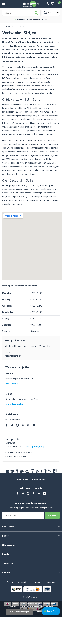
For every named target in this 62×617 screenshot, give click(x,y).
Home (14, 26)
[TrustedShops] (16, 589)
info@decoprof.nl (14, 404)
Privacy (37, 582)
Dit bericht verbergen (19, 612)
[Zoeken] (36, 12)
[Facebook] (6, 425)
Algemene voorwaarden (17, 582)
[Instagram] (17, 425)
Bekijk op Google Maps (35, 446)
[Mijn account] (47, 3)
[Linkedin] (34, 425)
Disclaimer (50, 582)
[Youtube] (28, 425)
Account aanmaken (13, 356)
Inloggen (9, 352)
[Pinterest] (23, 425)
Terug (7, 26)
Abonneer (52, 515)
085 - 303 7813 (11, 383)
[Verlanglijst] (52, 3)
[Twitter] (12, 425)
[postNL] (32, 589)
